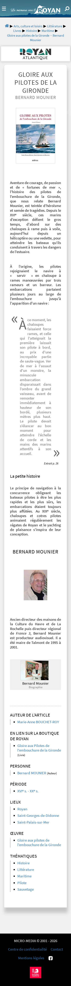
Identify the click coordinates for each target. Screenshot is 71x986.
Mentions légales (31, 958)
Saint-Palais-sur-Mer (33, 822)
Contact (57, 949)
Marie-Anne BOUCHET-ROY (38, 722)
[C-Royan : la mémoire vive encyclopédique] (35, 13)
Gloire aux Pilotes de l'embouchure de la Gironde (39, 748)
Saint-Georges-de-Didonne (38, 815)
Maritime (24, 876)
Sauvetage (25, 889)
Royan (22, 809)
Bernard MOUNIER (31, 773)
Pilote (21, 883)
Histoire (23, 863)
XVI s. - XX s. (27, 791)
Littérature (25, 869)
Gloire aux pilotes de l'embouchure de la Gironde (39, 842)
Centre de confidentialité (27, 949)
